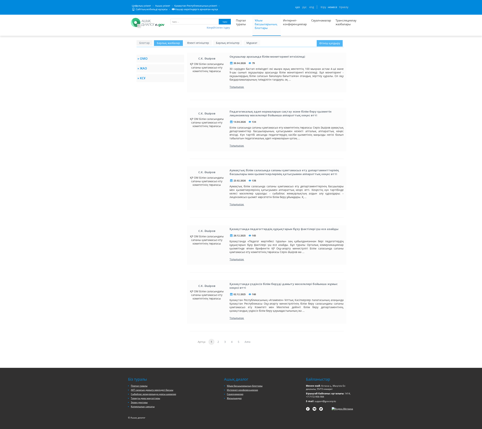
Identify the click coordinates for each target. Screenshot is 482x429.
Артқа (201, 342)
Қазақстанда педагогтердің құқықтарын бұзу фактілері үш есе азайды (284, 229)
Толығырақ (237, 87)
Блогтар (144, 43)
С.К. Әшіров (206, 58)
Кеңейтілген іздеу (218, 27)
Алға (247, 342)
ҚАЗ (297, 7)
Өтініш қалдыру (329, 43)
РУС (304, 7)
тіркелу (343, 7)
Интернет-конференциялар (295, 22)
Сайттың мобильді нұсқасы (151, 9)
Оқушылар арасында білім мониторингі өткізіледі (267, 56)
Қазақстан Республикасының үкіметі (195, 5)
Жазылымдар (234, 398)
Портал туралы (241, 22)
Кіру (323, 7)
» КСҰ (141, 78)
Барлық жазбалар (168, 43)
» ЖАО (142, 68)
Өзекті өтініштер (198, 43)
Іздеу (225, 21)
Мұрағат (251, 43)
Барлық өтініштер (227, 43)
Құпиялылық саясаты (143, 406)
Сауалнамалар (321, 20)
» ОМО (142, 58)
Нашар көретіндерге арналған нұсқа (196, 9)
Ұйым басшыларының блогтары (266, 24)
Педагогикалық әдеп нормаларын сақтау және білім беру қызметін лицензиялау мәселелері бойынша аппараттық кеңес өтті (280, 113)
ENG (311, 7)
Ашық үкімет (162, 5)
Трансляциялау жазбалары (342, 22)
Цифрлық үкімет (141, 5)
